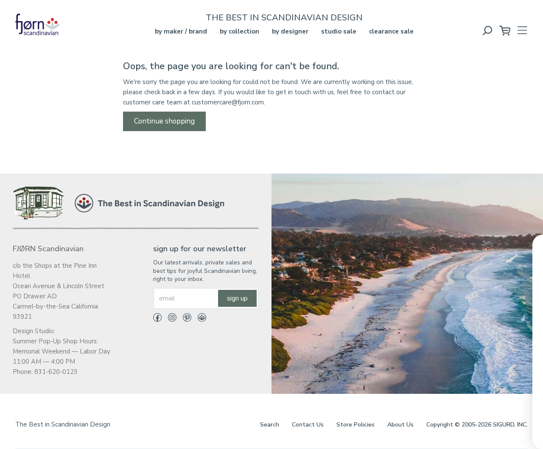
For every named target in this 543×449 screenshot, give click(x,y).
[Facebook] (157, 319)
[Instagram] (169, 319)
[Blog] (198, 319)
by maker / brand (181, 31)
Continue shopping (164, 121)
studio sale (338, 31)
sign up (237, 298)
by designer (290, 31)
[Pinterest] (183, 319)
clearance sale (391, 31)
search (269, 425)
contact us (308, 425)
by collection (239, 31)
